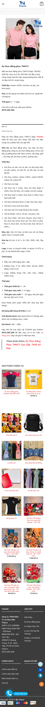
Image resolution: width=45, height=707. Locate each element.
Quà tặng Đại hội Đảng (33, 463)
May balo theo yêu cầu (33, 435)
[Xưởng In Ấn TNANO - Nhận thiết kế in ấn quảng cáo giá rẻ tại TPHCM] (22, 4)
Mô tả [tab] (4, 126)
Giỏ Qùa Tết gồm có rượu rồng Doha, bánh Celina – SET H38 (12, 552)
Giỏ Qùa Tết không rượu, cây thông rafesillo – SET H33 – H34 (33, 588)
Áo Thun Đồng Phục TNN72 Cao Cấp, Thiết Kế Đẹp (23, 344)
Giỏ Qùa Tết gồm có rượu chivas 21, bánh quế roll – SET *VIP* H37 (33, 553)
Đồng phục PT (11, 518)
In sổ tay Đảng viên (11, 490)
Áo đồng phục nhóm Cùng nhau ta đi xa (33, 392)
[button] (3, 4)
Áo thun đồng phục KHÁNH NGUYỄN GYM (11, 392)
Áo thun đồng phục (16, 9)
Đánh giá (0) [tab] (7, 131)
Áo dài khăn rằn (33, 490)
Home (2, 9)
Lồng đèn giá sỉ (11, 435)
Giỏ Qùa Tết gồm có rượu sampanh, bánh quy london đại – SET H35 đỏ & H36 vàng (11, 588)
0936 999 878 (21, 694)
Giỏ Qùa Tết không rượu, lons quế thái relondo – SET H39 (33, 520)
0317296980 (13, 625)
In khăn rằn (11, 463)
